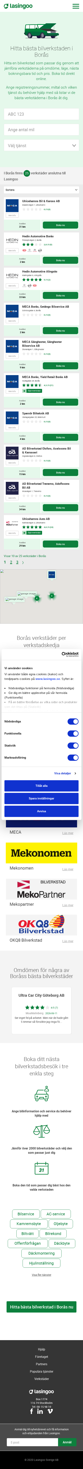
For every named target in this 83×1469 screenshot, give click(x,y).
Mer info (12, 215)
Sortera (10, 190)
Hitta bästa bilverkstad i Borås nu (41, 1307)
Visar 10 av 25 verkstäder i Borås (25, 556)
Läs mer (67, 833)
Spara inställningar (41, 798)
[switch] (73, 733)
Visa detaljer (62, 773)
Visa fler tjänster (41, 1275)
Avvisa (41, 811)
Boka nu (60, 225)
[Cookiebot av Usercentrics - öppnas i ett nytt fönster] (62, 654)
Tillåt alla (41, 785)
